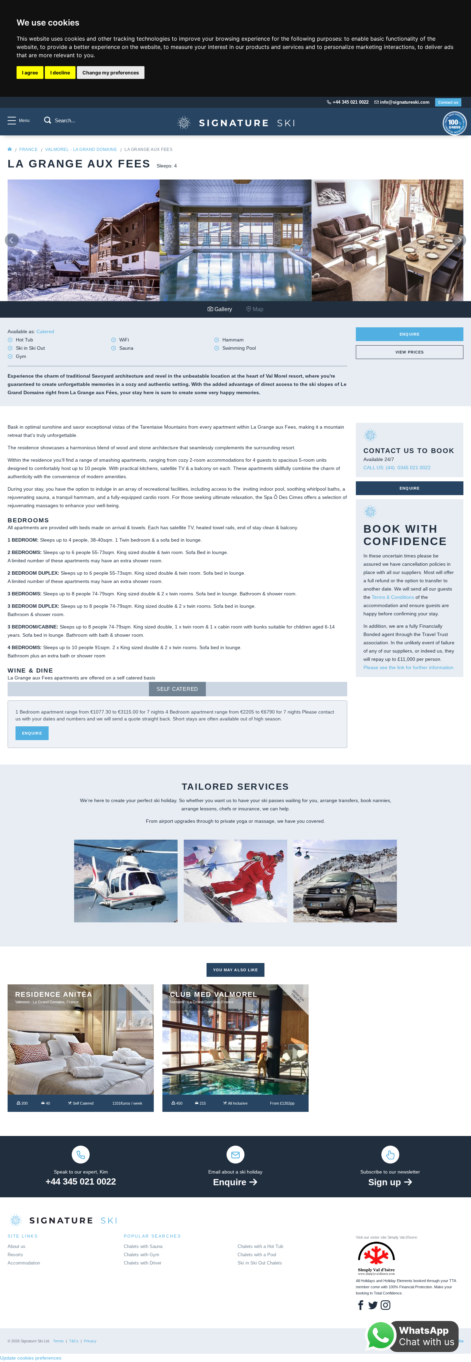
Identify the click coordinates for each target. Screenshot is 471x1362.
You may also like (235, 970)
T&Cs (74, 1341)
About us (17, 1246)
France (28, 149)
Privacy (90, 1341)
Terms (58, 1341)
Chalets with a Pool (257, 1254)
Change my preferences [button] (110, 72)
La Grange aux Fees (148, 149)
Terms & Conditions (393, 597)
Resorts (15, 1254)
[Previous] (12, 240)
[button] (47, 120)
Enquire (410, 334)
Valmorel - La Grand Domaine (81, 149)
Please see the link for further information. (409, 667)
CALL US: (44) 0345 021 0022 (397, 467)
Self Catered (177, 689)
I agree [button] (30, 72)
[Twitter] (373, 1305)
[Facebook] (360, 1305)
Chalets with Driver (142, 1263)
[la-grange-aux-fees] (235, 129)
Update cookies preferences (30, 1358)
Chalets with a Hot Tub (260, 1246)
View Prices (409, 352)
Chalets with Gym (141, 1254)
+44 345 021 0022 (81, 1181)
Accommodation (24, 1263)
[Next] (459, 240)
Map (257, 309)
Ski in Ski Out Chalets (260, 1263)
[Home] (10, 149)
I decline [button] (60, 72)
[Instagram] (385, 1305)
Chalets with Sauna (143, 1246)
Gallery (222, 309)
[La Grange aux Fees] (84, 240)
